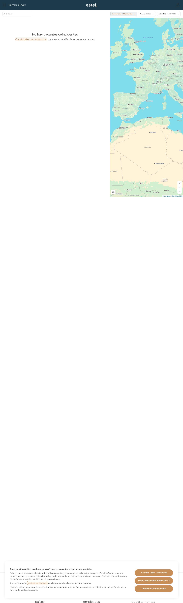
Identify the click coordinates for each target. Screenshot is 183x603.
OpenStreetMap (177, 196)
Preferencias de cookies (154, 588)
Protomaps (166, 196)
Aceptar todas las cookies (154, 572)
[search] (17, 14)
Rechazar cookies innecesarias (154, 580)
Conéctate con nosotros (30, 39)
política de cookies (37, 583)
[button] (178, 4)
